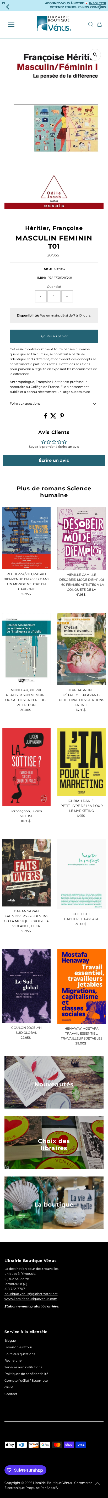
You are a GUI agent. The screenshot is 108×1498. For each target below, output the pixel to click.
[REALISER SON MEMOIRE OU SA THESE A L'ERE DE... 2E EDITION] (26, 649)
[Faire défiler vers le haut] (97, 1483)
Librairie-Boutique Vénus (52, 1483)
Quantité (54, 287)
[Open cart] (99, 24)
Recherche (12, 1360)
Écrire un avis (54, 460)
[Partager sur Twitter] (53, 417)
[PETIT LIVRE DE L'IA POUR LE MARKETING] (81, 762)
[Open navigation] (16, 24)
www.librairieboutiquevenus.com (30, 1299)
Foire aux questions (25, 403)
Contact (10, 1394)
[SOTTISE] (26, 767)
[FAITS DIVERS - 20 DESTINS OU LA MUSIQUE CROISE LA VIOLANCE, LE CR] (26, 872)
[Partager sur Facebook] (46, 417)
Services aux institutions (23, 1367)
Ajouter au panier (54, 336)
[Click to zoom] (95, 55)
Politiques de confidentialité (26, 1374)
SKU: (48, 269)
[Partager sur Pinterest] (62, 417)
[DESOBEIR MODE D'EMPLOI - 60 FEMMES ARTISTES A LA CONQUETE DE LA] (81, 538)
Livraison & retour (18, 1347)
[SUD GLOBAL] (26, 986)
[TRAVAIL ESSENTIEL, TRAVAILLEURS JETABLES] (81, 986)
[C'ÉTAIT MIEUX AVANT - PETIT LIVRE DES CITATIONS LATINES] (81, 649)
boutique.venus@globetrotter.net (31, 1294)
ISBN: (41, 278)
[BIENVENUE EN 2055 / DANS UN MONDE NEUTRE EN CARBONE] (26, 538)
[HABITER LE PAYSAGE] (81, 874)
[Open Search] (90, 24)
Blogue (10, 1340)
